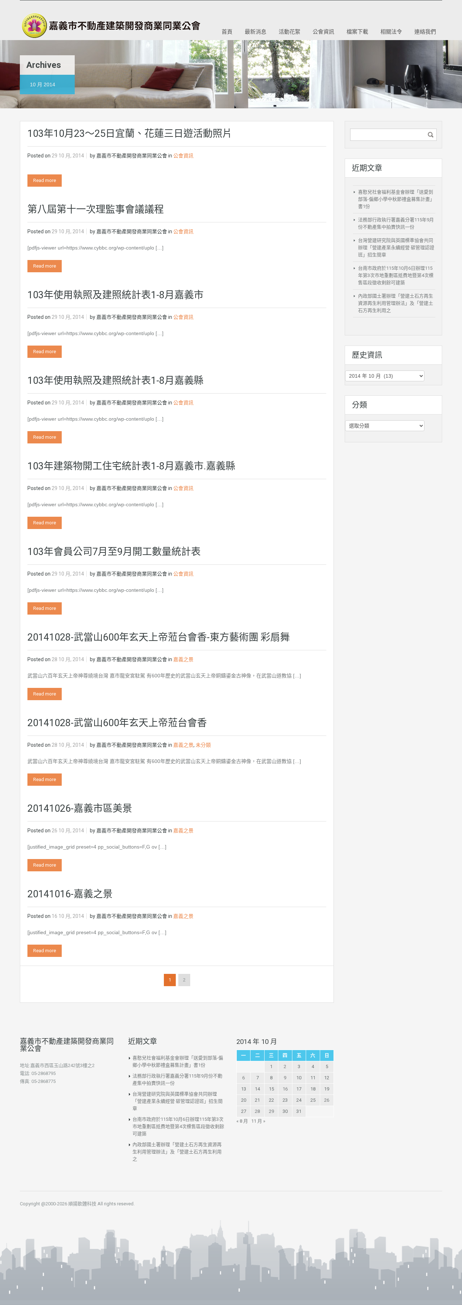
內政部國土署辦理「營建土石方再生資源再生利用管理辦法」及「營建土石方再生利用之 (395, 303)
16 (285, 1089)
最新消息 (255, 31)
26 (326, 1100)
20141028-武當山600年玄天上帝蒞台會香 (117, 723)
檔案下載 (357, 31)
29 (271, 1111)
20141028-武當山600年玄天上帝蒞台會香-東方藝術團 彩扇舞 (158, 637)
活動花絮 (289, 31)
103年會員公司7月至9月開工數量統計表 (114, 552)
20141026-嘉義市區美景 (79, 808)
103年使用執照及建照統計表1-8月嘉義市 (115, 295)
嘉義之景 (183, 659)
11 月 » (258, 1121)
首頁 (227, 31)
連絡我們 (425, 31)
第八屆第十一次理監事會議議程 (95, 209)
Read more (44, 180)
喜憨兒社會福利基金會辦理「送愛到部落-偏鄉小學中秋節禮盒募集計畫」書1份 (396, 199)
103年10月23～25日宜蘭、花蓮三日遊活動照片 (129, 133)
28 (257, 1111)
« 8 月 (242, 1121)
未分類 (203, 745)
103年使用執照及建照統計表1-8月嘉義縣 (115, 380)
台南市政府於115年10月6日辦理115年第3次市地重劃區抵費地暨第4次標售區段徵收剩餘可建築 (395, 275)
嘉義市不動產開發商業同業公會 (131, 156)
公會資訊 (323, 31)
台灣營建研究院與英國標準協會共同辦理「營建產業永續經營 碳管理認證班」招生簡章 (396, 247)
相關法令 (391, 31)
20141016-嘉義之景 (70, 894)
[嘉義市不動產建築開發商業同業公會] (110, 25)
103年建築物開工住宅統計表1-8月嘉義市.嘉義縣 (131, 466)
